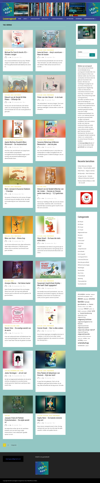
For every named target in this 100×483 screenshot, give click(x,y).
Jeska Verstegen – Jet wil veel (16, 373)
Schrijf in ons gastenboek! (42, 457)
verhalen (85, 338)
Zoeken (80, 52)
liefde (90, 306)
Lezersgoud (9, 18)
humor (91, 304)
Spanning (80, 278)
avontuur (88, 294)
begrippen (93, 294)
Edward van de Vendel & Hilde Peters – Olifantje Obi (15, 98)
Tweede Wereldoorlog (86, 313)
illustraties (80, 306)
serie (93, 311)
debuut (91, 296)
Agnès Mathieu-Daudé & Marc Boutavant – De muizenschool (16, 143)
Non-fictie (45, 18)
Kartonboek (17, 95)
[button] (79, 32)
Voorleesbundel (18, 140)
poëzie (90, 308)
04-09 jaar (7, 50)
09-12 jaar (39, 186)
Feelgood (80, 238)
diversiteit (86, 299)
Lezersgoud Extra (89, 18)
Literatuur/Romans (57, 18)
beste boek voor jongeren (83, 296)
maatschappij (80, 308)
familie (81, 301)
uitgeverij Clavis (82, 317)
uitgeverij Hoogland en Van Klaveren (85, 322)
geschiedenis (82, 304)
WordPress (30, 480)
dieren (80, 298)
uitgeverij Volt (80, 338)
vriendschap (83, 343)
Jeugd (25, 18)
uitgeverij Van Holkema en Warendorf (84, 336)
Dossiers (80, 235)
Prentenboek (50, 50)
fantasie (86, 302)
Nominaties (81, 270)
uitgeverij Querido (84, 334)
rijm (93, 308)
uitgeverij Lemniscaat (83, 325)
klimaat (83, 306)
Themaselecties (82, 281)
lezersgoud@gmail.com (86, 143)
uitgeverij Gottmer (85, 319)
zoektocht (87, 345)
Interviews (79, 18)
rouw (79, 311)
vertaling (80, 340)
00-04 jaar (7, 95)
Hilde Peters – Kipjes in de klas (86, 171)
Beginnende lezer (14, 370)
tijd (78, 313)
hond (88, 304)
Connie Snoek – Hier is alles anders (50, 328)
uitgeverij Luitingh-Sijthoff (86, 330)
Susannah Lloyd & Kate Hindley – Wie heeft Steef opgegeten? (49, 284)
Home (19, 18)
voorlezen (85, 340)
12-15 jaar (80, 230)
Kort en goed (81, 254)
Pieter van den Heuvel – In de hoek (50, 97)
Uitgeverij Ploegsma (83, 332)
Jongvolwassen (35, 18)
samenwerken (84, 311)
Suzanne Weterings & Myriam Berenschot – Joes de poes (48, 143)
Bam (36, 480)
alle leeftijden (81, 294)
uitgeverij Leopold (83, 328)
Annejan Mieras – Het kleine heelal (17, 283)
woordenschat (81, 345)
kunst (87, 306)
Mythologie (70, 18)
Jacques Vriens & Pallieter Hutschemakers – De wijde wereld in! (17, 420)
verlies (88, 338)
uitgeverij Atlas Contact (82, 315)
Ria (10, 57)
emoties (92, 299)
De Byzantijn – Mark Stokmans (86, 173)
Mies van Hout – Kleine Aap (15, 238)
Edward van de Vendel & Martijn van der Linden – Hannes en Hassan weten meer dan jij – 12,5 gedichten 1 (50, 192)
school (89, 311)
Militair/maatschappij (83, 265)
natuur (86, 309)
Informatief (81, 240)
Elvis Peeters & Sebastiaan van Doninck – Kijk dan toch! (48, 374)
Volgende (13, 445)
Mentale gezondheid (83, 262)
